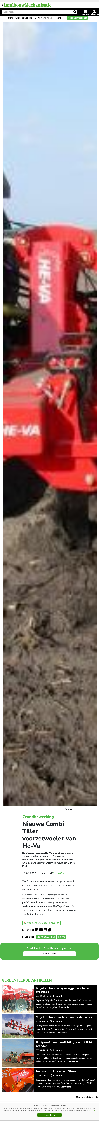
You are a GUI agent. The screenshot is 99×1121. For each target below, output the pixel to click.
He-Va (61, 937)
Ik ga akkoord (49, 1115)
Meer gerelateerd (86, 1097)
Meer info (92, 1110)
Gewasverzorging (43, 17)
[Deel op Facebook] (41, 930)
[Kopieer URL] (50, 929)
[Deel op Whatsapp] (37, 930)
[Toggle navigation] (95, 5)
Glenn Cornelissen (63, 873)
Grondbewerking (23, 17)
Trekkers (8, 17)
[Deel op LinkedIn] (46, 930)
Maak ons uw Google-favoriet (43, 923)
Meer (57, 17)
